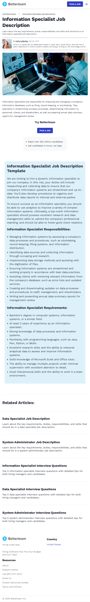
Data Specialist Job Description (26, 418)
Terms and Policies (11, 587)
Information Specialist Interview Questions (34, 465)
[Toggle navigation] (86, 4)
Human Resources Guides (15, 582)
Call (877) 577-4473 (12, 574)
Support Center (10, 569)
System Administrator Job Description (31, 442)
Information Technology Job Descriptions (38, 14)
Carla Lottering (22, 41)
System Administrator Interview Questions (34, 512)
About (5, 565)
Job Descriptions (9, 14)
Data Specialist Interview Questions (29, 489)
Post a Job (75, 4)
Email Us (6, 578)
